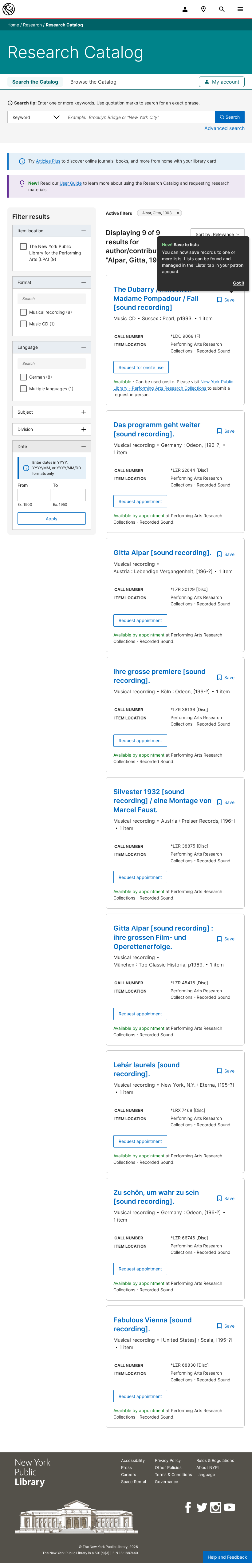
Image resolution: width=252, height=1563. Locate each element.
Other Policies (168, 1467)
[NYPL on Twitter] (202, 1507)
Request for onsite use (141, 367)
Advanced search (224, 128)
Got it (238, 282)
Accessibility (133, 1460)
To (55, 485)
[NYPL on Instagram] (216, 1507)
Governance (166, 1481)
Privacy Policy (168, 1460)
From (23, 485)
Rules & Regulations (215, 1460)
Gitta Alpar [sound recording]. (162, 553)
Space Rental (133, 1481)
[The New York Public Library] (8, 9)
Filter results (31, 216)
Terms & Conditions (173, 1474)
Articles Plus (48, 160)
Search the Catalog (35, 82)
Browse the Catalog (93, 82)
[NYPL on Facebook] (189, 1507)
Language (205, 1474)
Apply (51, 518)
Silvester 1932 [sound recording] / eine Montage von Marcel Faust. (162, 801)
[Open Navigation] (240, 9)
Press (126, 1467)
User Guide (71, 183)
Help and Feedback (227, 1557)
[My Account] (185, 9)
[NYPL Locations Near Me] (203, 9)
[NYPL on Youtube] (230, 1507)
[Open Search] (222, 9)
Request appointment (140, 501)
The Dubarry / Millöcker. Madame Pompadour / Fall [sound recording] (156, 298)
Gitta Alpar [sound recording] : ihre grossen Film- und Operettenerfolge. (163, 937)
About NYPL (208, 1467)
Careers (128, 1474)
